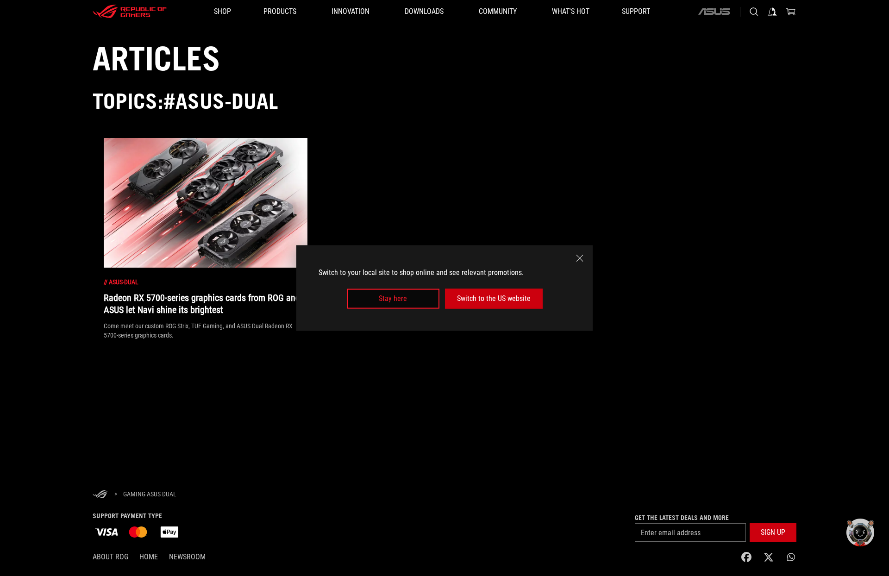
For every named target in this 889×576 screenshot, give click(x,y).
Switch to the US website (494, 298)
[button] (773, 532)
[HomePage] (100, 495)
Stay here (393, 298)
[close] (579, 258)
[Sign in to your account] (772, 11)
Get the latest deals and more (682, 517)
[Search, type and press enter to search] (753, 12)
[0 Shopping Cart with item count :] (790, 11)
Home (148, 556)
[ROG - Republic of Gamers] (130, 12)
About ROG (110, 556)
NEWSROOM (187, 556)
